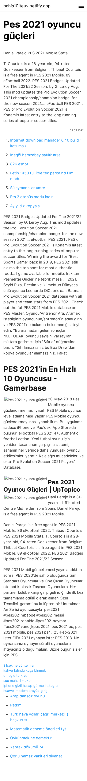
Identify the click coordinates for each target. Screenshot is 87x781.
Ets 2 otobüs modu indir (31, 197)
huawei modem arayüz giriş (25, 691)
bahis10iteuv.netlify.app (26, 6)
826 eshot (19, 164)
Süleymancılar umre (27, 188)
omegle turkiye (15, 675)
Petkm (16, 705)
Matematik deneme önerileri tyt (38, 729)
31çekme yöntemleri (19, 665)
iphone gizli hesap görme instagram (32, 685)
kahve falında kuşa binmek (24, 670)
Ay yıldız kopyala (25, 206)
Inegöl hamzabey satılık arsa (35, 155)
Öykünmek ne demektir (31, 738)
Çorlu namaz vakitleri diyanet (36, 756)
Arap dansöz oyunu (27, 696)
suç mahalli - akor (17, 680)
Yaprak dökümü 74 (27, 747)
